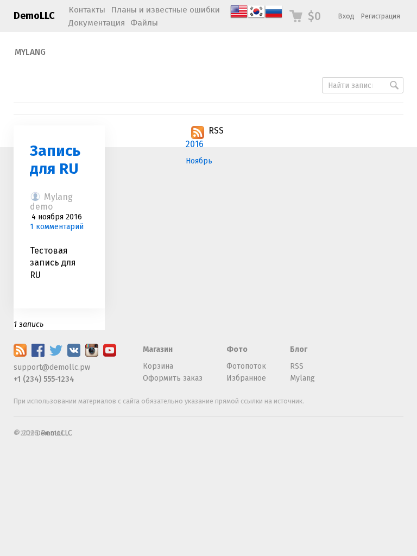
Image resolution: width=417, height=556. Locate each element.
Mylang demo (51, 202)
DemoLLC (34, 16)
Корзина (158, 366)
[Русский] (273, 17)
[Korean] (256, 17)
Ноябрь (199, 161)
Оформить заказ (173, 378)
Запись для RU (55, 160)
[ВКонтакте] (73, 354)
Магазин (158, 349)
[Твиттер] (55, 354)
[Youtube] (109, 354)
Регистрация (380, 16)
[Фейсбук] (38, 354)
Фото (237, 349)
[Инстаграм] (91, 354)
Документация (96, 23)
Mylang (30, 52)
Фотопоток (246, 366)
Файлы (144, 23)
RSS (216, 130)
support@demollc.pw (52, 367)
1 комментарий (57, 226)
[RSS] (20, 354)
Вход (346, 16)
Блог (298, 349)
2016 (195, 144)
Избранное (246, 378)
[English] (239, 17)
